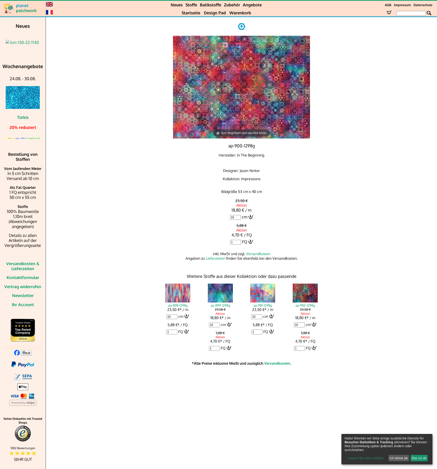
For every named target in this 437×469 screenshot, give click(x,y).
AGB (388, 5)
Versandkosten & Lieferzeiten (22, 266)
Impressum (402, 5)
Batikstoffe (210, 4)
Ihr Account (23, 304)
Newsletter (23, 295)
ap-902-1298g (305, 305)
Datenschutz (423, 5)
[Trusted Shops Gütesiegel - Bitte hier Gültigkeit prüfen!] (23, 440)
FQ (244, 241)
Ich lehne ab (399, 458)
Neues (177, 4)
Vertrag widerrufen (22, 286)
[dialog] (386, 449)
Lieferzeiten (215, 258)
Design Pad (215, 12)
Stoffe (191, 4)
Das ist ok (419, 458)
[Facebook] (17, 353)
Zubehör (232, 4)
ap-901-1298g (262, 305)
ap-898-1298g (178, 305)
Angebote (252, 4)
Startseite (191, 12)
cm (244, 216)
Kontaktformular (23, 277)
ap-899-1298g (220, 305)
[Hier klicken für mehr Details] (23, 42)
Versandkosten (258, 253)
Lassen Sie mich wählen (365, 458)
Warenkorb (240, 12)
